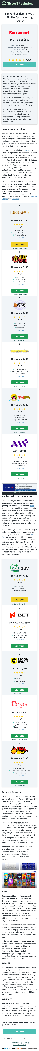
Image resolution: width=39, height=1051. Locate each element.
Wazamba (27, 150)
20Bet (32, 505)
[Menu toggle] (36, 3)
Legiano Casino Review (19, 248)
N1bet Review (19, 650)
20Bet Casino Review (19, 604)
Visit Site (19, 64)
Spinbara (15, 198)
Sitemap (26, 1043)
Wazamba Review (19, 386)
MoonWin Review (19, 694)
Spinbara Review (19, 340)
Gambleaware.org (16, 1043)
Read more (20, 237)
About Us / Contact (19, 1045)
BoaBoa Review (19, 432)
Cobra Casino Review (19, 740)
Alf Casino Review (20, 478)
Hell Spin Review (19, 786)
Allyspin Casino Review (19, 294)
